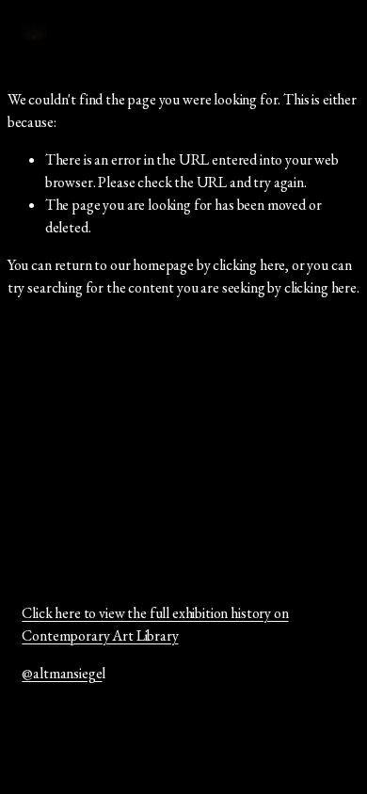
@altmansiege (62, 673)
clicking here (249, 265)
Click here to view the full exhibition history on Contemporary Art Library (155, 624)
